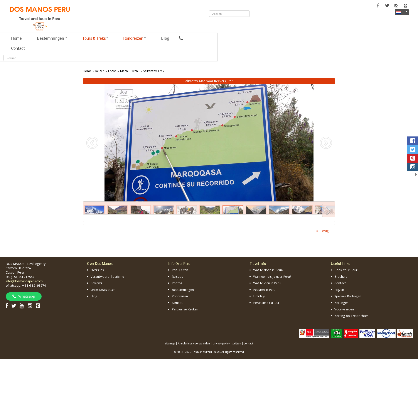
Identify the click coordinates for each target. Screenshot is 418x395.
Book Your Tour (345, 270)
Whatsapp (26, 296)
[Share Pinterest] (412, 158)
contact (248, 343)
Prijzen (339, 290)
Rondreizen (180, 296)
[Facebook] (377, 5)
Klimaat (177, 303)
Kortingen (341, 303)
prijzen (237, 343)
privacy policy (221, 343)
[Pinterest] (405, 5)
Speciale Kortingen (347, 296)
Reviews (96, 283)
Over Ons (97, 270)
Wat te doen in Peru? (268, 270)
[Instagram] (396, 5)
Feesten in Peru (264, 290)
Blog (165, 38)
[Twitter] (387, 5)
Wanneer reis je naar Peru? (272, 276)
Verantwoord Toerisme (107, 276)
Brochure (340, 276)
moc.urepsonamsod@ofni (24, 281)
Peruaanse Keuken (185, 309)
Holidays (259, 296)
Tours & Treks (94, 38)
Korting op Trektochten (351, 316)
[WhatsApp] (181, 38)
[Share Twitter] (412, 149)
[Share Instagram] (412, 167)
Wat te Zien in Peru (267, 283)
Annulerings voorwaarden (194, 343)
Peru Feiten (180, 270)
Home (16, 38)
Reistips (177, 276)
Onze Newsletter (103, 290)
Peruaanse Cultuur (266, 303)
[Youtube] (22, 305)
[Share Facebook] (412, 140)
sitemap (170, 343)
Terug (324, 231)
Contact (18, 48)
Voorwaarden (344, 309)
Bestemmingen (51, 38)
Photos (177, 283)
